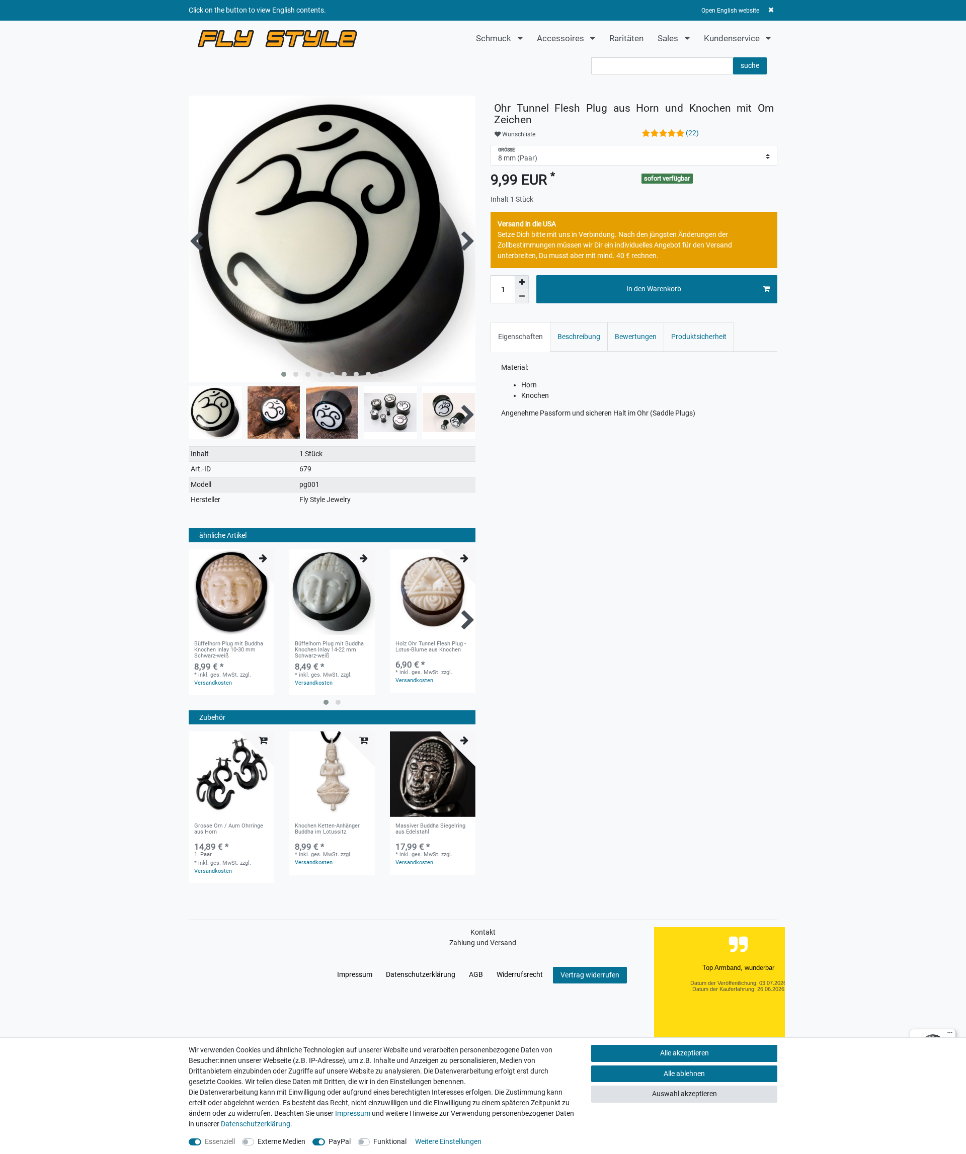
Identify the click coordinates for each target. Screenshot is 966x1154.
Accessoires (561, 38)
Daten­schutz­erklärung (420, 974)
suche (750, 65)
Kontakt (483, 932)
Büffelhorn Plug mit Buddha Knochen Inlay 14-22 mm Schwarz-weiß (329, 650)
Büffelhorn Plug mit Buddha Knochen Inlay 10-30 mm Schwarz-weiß (228, 650)
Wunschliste (518, 134)
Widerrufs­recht (520, 974)
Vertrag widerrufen (589, 975)
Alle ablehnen (684, 1073)
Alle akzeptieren (684, 1053)
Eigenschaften (520, 337)
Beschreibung (578, 337)
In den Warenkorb (653, 289)
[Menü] (950, 1035)
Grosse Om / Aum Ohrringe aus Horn (228, 829)
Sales (669, 38)
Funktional (390, 1141)
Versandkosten (213, 683)
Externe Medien (281, 1141)
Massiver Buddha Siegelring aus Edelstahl (430, 829)
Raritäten (626, 38)
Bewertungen (636, 337)
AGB (476, 974)
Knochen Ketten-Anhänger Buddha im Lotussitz (327, 829)
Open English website (730, 10)
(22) (692, 133)
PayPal (340, 1141)
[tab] (520, 337)
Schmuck (494, 38)
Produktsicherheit (699, 337)
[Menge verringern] (522, 296)
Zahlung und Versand (482, 943)
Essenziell (220, 1141)
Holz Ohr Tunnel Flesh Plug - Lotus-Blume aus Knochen (430, 647)
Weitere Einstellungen (448, 1141)
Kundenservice (733, 38)
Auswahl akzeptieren (684, 1094)
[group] (231, 592)
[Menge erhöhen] (522, 282)
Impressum (354, 974)
